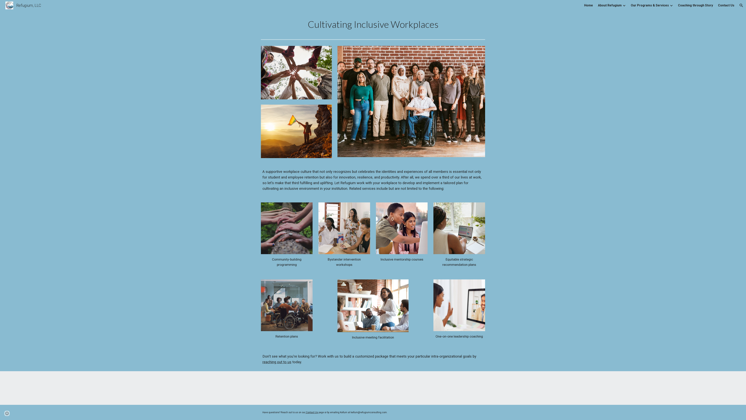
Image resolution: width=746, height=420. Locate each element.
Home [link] (588, 5)
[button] (741, 5)
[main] (373, 24)
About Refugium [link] (610, 5)
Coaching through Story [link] (695, 5)
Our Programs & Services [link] (650, 5)
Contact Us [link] (726, 5)
